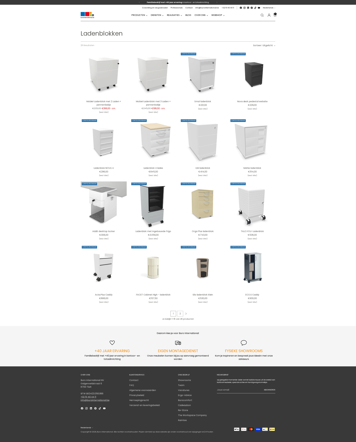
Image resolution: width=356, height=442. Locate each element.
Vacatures (183, 390)
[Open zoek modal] (262, 15)
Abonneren (269, 390)
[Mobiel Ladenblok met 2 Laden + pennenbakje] (104, 75)
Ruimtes (182, 420)
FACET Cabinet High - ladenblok (153, 294)
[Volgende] (217, 2)
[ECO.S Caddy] (252, 268)
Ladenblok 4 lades (153, 168)
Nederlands (268, 8)
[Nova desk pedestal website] (252, 75)
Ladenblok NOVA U (104, 168)
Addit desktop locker (103, 231)
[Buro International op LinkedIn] (248, 8)
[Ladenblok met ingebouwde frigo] (153, 204)
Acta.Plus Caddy (104, 294)
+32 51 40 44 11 (88, 396)
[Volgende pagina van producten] (186, 313)
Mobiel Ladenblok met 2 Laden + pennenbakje (103, 103)
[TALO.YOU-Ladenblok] (252, 204)
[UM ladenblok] (203, 141)
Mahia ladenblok (252, 168)
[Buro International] (88, 15)
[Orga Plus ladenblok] (203, 204)
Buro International (105, 432)
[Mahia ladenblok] (252, 141)
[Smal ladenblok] (203, 75)
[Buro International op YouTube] (259, 8)
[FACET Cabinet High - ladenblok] (153, 268)
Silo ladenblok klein (203, 294)
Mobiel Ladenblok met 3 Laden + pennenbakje (153, 103)
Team (181, 385)
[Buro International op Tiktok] (255, 8)
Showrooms (184, 380)
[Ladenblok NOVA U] (104, 141)
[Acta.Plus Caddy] (104, 268)
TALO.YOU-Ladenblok (252, 231)
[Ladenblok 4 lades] (153, 141)
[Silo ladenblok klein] (203, 268)
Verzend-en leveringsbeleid (144, 405)
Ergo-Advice (185, 395)
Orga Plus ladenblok (202, 231)
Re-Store (183, 410)
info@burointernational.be (95, 400)
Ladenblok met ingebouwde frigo (153, 231)
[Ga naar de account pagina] (268, 15)
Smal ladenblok (202, 101)
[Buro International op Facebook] (241, 8)
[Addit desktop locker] (104, 204)
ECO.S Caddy (252, 294)
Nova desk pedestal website (252, 101)
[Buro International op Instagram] (244, 8)
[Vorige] (139, 2)
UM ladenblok (202, 168)
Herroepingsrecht (139, 400)
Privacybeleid (136, 395)
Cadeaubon (184, 405)
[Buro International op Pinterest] (251, 8)
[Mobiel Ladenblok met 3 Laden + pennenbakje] (153, 75)
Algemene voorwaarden (142, 390)
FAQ (131, 385)
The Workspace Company (192, 415)
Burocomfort (185, 400)
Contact (134, 380)
